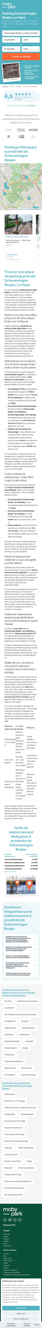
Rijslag (25, 1048)
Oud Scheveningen (28, 1075)
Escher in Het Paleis (12, 1161)
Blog (4, 1256)
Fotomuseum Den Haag (14, 1134)
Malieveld (8, 1168)
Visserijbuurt (24, 1034)
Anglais (5, 1236)
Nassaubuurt (26, 1068)
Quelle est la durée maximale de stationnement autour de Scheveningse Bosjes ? (19, 948)
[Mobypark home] (9, 5)
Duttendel (29, 1041)
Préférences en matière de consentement (16, 1275)
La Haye (18, 86)
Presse (5, 1263)
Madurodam (9, 1094)
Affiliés (5, 1268)
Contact (36, 1324)
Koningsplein (9, 1075)
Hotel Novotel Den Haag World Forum (20, 1107)
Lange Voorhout (11, 1154)
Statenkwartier (10, 1028)
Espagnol (6, 1239)
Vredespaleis (9, 1114)
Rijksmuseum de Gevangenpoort (18, 1181)
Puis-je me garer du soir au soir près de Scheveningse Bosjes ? (18, 974)
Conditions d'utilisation (10, 1270)
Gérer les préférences (21, 1319)
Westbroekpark (28, 1028)
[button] (21, 187)
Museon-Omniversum (13, 1128)
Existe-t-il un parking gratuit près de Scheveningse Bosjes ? (18, 956)
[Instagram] (20, 1220)
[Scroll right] (40, 238)
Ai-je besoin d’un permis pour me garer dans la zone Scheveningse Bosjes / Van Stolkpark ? (18, 965)
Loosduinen (9, 1008)
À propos (6, 1254)
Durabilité (6, 1265)
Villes (12, 86)
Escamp (7, 1001)
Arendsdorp (9, 1055)
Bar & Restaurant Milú (13, 1195)
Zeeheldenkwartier (12, 1041)
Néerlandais (7, 1246)
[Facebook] (5, 1220)
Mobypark (5, 86)
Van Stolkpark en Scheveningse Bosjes (20, 1014)
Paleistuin (8, 1148)
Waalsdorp (8, 1034)
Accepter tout (21, 1308)
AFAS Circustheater (26, 1168)
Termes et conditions (26, 1324)
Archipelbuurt (10, 1021)
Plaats (29, 1161)
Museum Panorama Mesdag (16, 1141)
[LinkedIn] (15, 1220)
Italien (5, 1243)
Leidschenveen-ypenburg (27, 1001)
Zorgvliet (24, 1021)
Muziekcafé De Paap (12, 1174)
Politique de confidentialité (11, 1272)
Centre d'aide (7, 1258)
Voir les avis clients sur (21, 105)
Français (6, 1241)
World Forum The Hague (14, 1101)
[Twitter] (10, 1220)
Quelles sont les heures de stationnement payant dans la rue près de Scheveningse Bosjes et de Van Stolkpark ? (18, 939)
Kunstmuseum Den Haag (14, 1121)
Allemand (6, 1234)
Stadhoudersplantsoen (13, 1061)
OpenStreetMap (29, 209)
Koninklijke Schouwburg (14, 1188)
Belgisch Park (10, 1068)
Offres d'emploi (8, 1261)
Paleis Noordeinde (25, 1148)
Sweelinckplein (10, 1048)
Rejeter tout (21, 1313)
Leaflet (19, 209)
